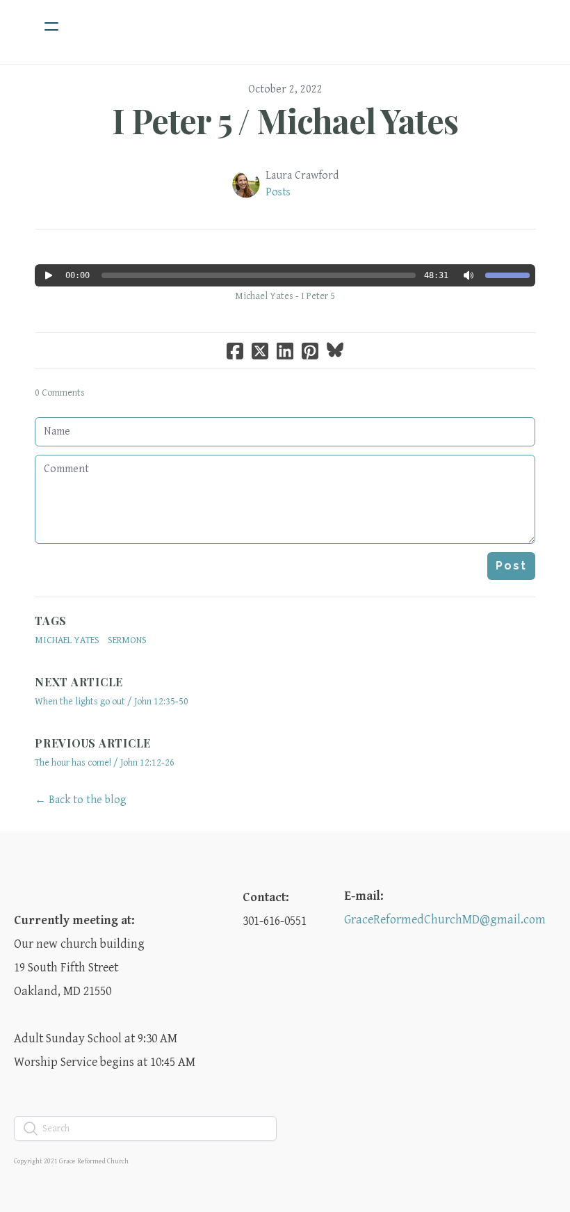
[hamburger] (51, 26)
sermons (127, 640)
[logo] (303, 26)
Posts (278, 192)
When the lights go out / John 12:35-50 (111, 701)
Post (511, 565)
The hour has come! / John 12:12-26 (104, 762)
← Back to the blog (81, 800)
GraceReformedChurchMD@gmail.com (445, 919)
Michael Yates (67, 640)
